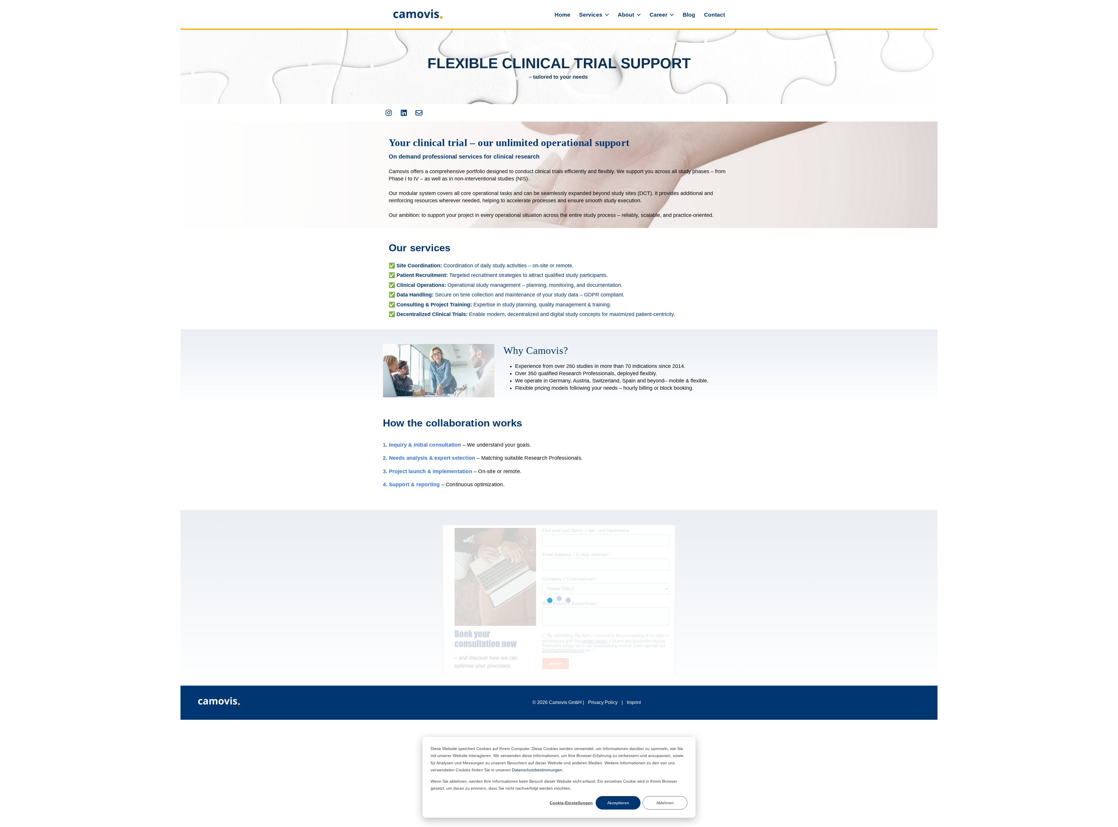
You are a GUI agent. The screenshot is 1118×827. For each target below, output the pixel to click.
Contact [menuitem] (714, 15)
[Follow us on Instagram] (389, 113)
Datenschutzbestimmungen (537, 770)
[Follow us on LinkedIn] (404, 113)
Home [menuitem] (562, 15)
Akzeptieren (618, 802)
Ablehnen (665, 802)
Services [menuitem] (590, 15)
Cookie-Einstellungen (571, 802)
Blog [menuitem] (689, 15)
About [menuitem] (626, 15)
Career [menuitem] (658, 15)
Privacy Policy (603, 702)
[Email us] (419, 113)
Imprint (634, 702)
